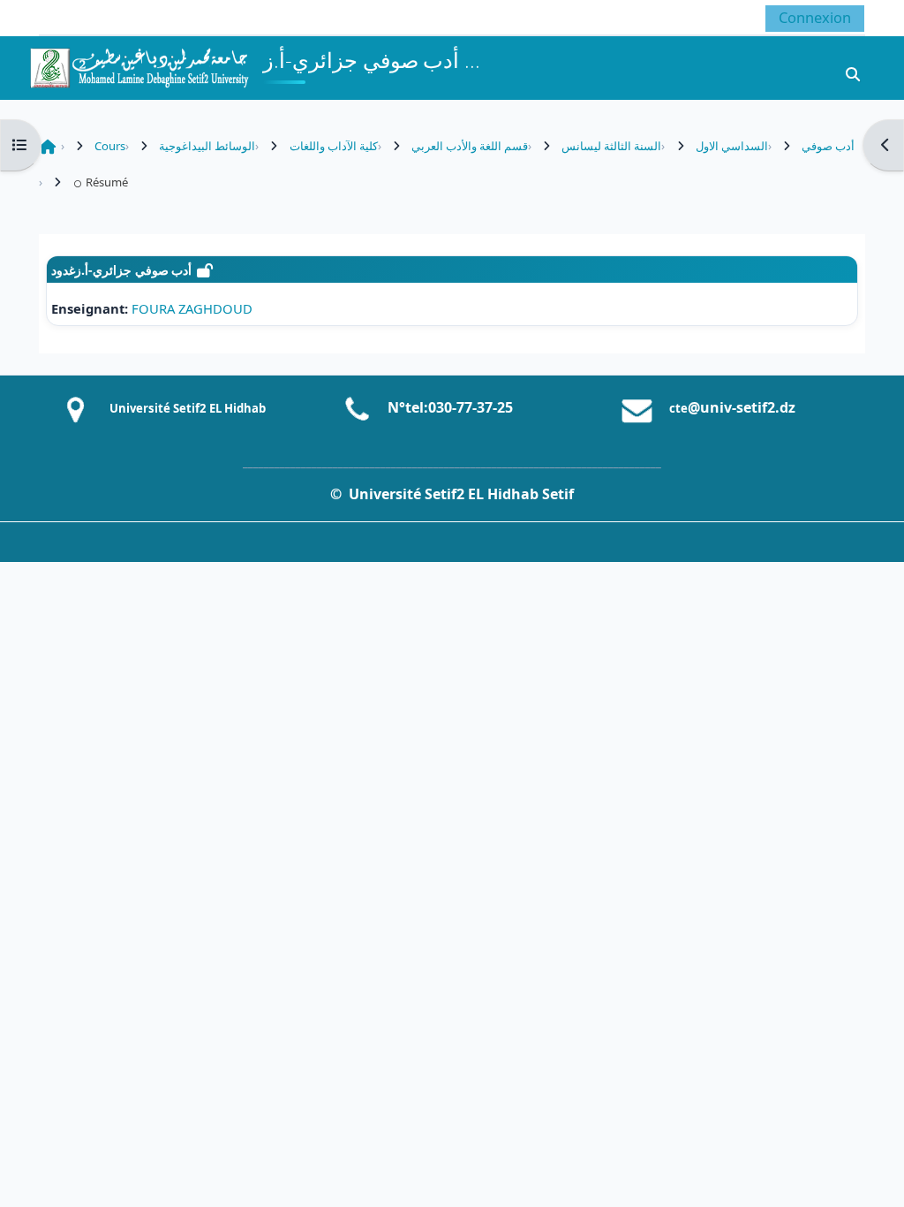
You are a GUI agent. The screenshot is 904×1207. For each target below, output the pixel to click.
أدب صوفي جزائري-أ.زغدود (121, 270)
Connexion (815, 17)
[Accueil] (138, 66)
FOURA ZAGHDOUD (192, 308)
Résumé (106, 182)
